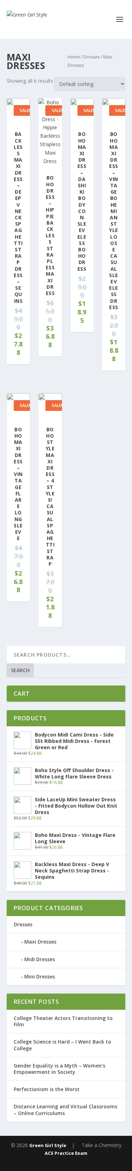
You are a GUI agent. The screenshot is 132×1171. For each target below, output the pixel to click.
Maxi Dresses (40, 941)
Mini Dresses (39, 976)
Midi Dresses (39, 959)
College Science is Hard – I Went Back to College (62, 1044)
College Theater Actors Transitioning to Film (63, 1021)
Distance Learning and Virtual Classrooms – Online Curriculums (65, 1109)
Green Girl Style (47, 1145)
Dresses (91, 57)
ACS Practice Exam (66, 1153)
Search (20, 670)
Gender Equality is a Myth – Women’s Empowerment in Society (59, 1068)
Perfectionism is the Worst (47, 1089)
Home (74, 57)
